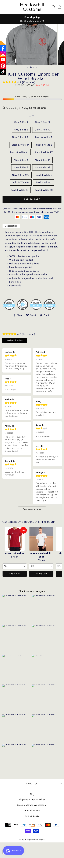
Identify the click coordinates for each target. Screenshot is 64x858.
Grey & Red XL (42, 129)
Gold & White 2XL (44, 190)
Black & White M (20, 144)
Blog (32, 794)
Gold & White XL (19, 190)
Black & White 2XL (44, 152)
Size (32, 116)
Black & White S (43, 137)
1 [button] (28, 67)
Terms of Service (32, 810)
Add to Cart (14, 573)
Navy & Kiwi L (21, 167)
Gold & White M (20, 182)
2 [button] (31, 67)
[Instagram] (3, 54)
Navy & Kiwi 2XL (20, 175)
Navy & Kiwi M (42, 160)
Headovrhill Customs (32, 7)
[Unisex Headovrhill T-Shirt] (41, 539)
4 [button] (36, 67)
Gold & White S (44, 175)
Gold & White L (44, 182)
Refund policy (32, 816)
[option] (32, 19)
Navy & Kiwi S (21, 160)
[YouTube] (3, 60)
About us (32, 783)
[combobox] (15, 566)
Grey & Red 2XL (20, 137)
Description (11, 225)
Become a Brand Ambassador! (32, 805)
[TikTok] (3, 72)
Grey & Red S (21, 122)
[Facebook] (3, 48)
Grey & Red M (42, 122)
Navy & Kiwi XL (42, 167)
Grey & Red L (21, 129)
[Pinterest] (3, 66)
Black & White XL (19, 152)
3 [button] (34, 67)
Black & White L (44, 144)
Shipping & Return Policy (32, 799)
